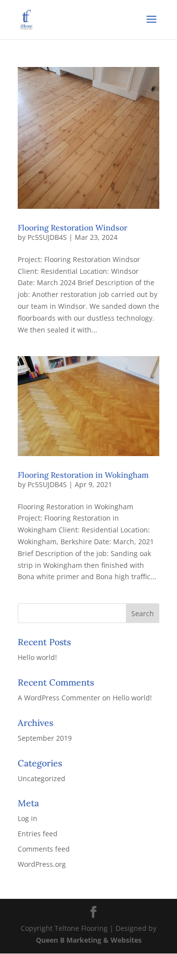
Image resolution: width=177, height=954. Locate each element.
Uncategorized (41, 778)
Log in (27, 818)
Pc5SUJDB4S (47, 237)
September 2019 (45, 738)
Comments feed (44, 849)
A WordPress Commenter (59, 697)
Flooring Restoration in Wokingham (83, 475)
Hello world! (37, 657)
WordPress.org (42, 864)
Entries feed (38, 833)
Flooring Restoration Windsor (72, 227)
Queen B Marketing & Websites (89, 940)
